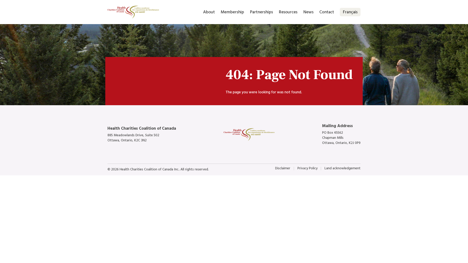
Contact (326, 12)
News (308, 12)
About (209, 12)
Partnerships (261, 12)
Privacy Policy (307, 168)
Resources (288, 12)
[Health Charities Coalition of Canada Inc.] (133, 12)
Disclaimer (282, 168)
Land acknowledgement (342, 168)
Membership (232, 12)
